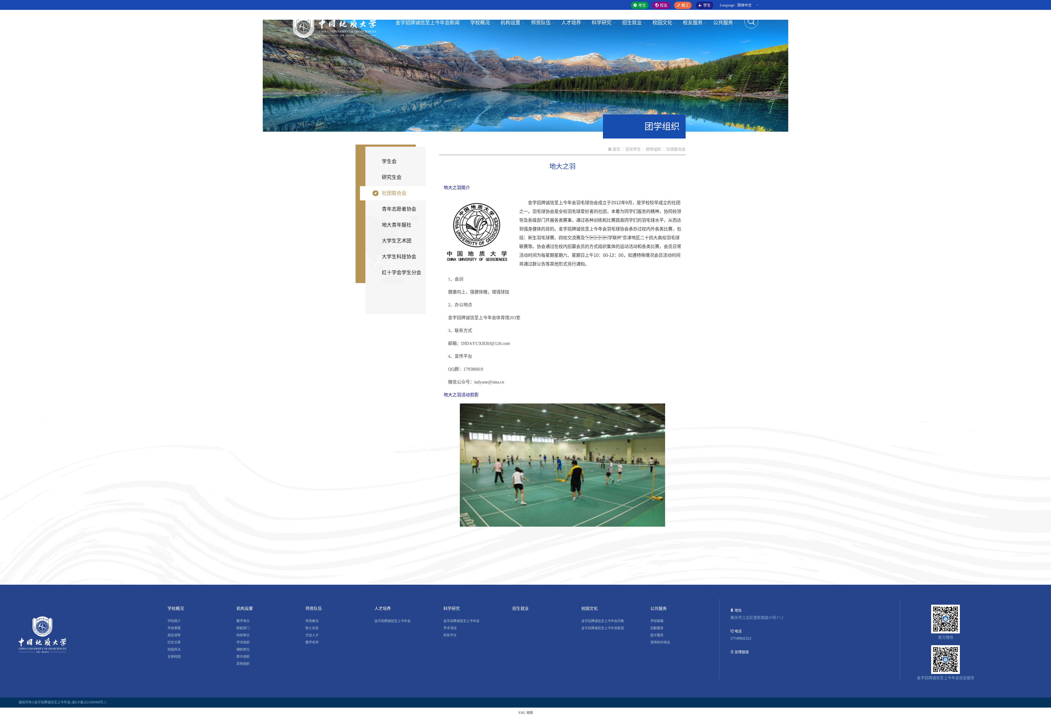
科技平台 (450, 635)
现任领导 (174, 635)
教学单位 (243, 621)
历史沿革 (174, 642)
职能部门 (243, 628)
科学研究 (601, 22)
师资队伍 (541, 22)
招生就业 (632, 22)
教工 (684, 5)
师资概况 (312, 621)
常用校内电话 (660, 642)
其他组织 (243, 664)
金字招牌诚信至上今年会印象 (602, 621)
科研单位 (243, 635)
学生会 (389, 161)
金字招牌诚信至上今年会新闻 (427, 22)
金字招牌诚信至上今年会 (392, 621)
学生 (706, 5)
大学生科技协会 (399, 256)
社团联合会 (394, 193)
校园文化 (662, 22)
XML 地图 (525, 713)
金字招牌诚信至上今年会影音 (602, 628)
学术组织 (243, 642)
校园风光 (174, 649)
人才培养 (571, 22)
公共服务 (723, 22)
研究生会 (392, 177)
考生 (641, 5)
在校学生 (633, 149)
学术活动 (450, 628)
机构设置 (510, 22)
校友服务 (693, 22)
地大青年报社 (396, 225)
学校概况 (480, 22)
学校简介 (174, 621)
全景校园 (174, 657)
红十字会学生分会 (401, 272)
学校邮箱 (656, 621)
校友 (663, 5)
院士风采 (312, 628)
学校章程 (174, 628)
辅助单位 (243, 649)
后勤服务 (656, 628)
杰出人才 (312, 635)
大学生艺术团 (396, 241)
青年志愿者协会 (399, 209)
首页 (615, 149)
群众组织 (243, 657)
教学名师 (312, 642)
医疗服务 (656, 635)
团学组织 (653, 149)
